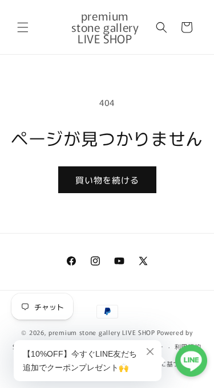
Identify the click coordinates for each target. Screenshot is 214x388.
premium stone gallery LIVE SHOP (102, 332)
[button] (22, 27)
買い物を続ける (107, 180)
